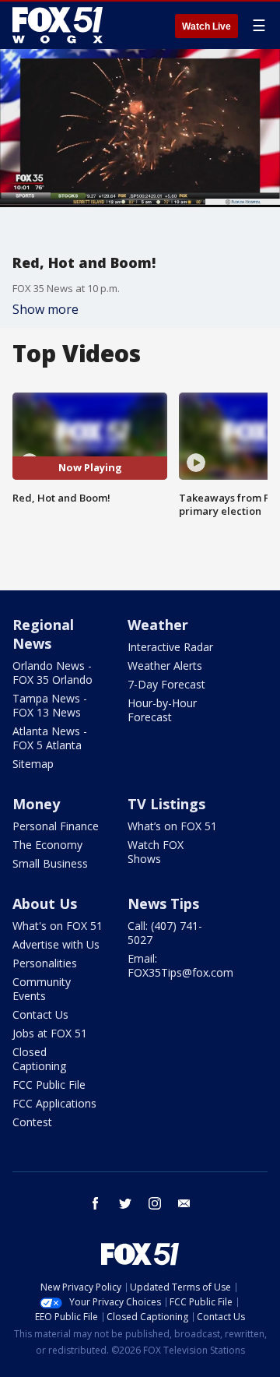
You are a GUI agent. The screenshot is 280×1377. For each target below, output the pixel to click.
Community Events (41, 988)
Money (36, 803)
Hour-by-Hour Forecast (162, 710)
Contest (32, 1122)
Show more (45, 309)
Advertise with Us (56, 944)
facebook (95, 1203)
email (184, 1203)
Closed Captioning (39, 1058)
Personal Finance (55, 826)
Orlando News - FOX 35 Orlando (52, 672)
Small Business (50, 863)
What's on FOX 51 (57, 925)
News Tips (163, 903)
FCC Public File (49, 1084)
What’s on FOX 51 (172, 826)
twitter (125, 1203)
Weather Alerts (165, 665)
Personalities (44, 963)
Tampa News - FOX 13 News (49, 705)
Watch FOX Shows (156, 851)
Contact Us (40, 1014)
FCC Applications (54, 1103)
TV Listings (166, 803)
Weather (158, 624)
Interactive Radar (170, 646)
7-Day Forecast (166, 684)
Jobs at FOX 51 (49, 1033)
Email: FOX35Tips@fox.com (180, 965)
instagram (154, 1203)
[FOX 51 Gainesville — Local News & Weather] (57, 25)
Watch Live (206, 26)
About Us (44, 903)
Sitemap (33, 763)
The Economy (47, 844)
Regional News (43, 634)
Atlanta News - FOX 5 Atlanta (49, 738)
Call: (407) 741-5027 (165, 932)
